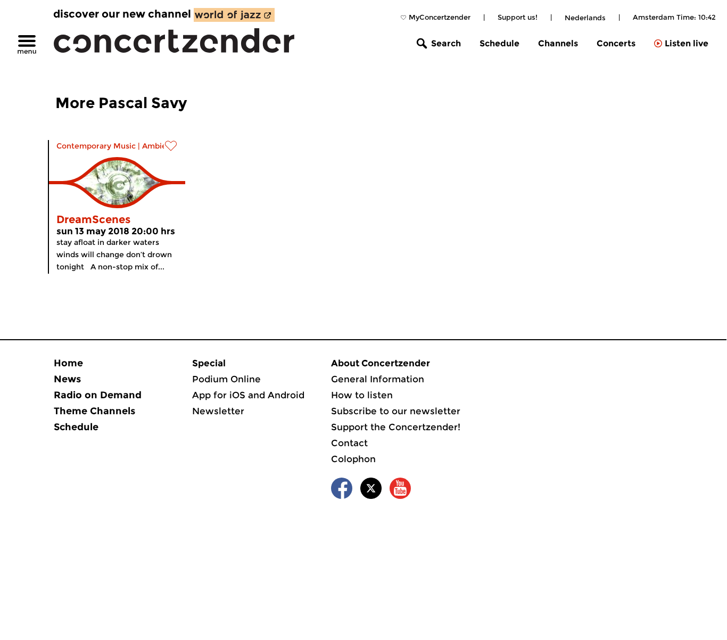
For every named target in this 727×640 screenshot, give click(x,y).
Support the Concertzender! (395, 427)
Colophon (353, 459)
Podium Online (226, 379)
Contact (349, 443)
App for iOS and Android (248, 395)
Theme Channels (94, 411)
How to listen (362, 395)
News (67, 379)
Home (68, 363)
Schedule (499, 43)
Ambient (158, 146)
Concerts (616, 43)
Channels (558, 43)
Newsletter (218, 411)
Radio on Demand (98, 395)
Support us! (518, 17)
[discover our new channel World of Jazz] (234, 15)
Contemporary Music (96, 146)
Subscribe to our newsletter (395, 411)
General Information (377, 379)
